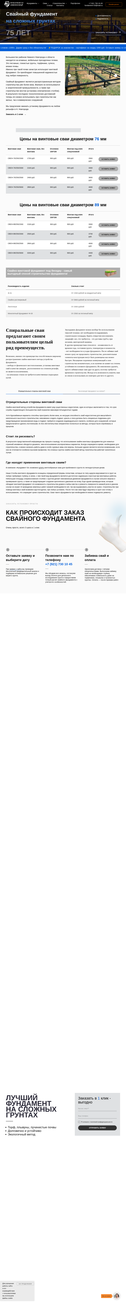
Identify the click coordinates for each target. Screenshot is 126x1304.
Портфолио (75, 3)
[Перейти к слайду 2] (92, 92)
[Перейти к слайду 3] (94, 92)
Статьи (49, 5)
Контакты (60, 5)
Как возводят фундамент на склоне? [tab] (91, 391)
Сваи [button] (45, 3)
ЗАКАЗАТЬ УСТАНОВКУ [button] (106, 33)
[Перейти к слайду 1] (90, 92)
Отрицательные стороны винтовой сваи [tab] (34, 391)
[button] (16, 114)
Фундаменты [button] (32, 3)
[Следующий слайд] (115, 75)
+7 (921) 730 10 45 (58, 564)
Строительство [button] (59, 3)
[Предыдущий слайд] (69, 75)
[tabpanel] (63, 401)
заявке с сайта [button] (16, 569)
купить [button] (41, 468)
